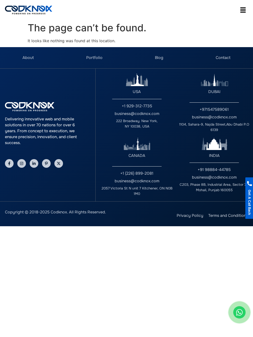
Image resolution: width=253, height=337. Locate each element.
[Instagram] (21, 163)
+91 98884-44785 (214, 169)
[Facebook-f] (9, 163)
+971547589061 (214, 109)
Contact (223, 57)
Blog (159, 57)
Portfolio (94, 57)
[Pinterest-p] (46, 163)
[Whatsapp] (239, 312)
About (28, 57)
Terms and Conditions (228, 215)
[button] (243, 10)
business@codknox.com (137, 113)
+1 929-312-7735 (137, 106)
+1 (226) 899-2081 (136, 173)
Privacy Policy (190, 215)
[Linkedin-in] (34, 163)
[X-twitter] (58, 163)
